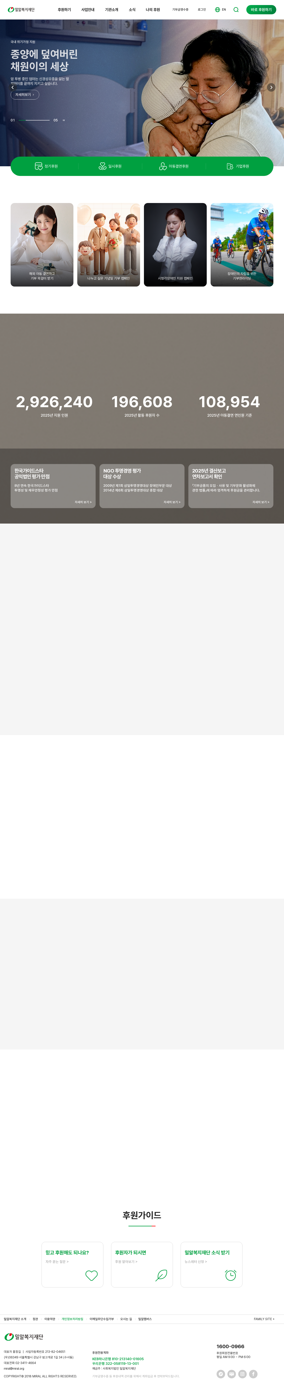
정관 (35, 1319)
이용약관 (49, 1319)
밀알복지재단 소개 (15, 1319)
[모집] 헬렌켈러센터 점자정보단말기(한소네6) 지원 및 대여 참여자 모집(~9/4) (94, 1128)
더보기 (142, 1178)
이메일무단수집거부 (102, 1319)
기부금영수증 (180, 9)
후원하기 (64, 9)
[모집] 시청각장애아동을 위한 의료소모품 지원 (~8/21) (78, 1155)
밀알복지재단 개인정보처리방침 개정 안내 (69, 1115)
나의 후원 (153, 9)
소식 (132, 9)
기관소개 (111, 9)
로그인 (202, 9)
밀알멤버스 (145, 1319)
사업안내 (87, 9)
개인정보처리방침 (72, 1319)
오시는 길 (126, 1319)
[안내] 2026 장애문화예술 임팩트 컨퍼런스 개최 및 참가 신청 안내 (86, 1142)
